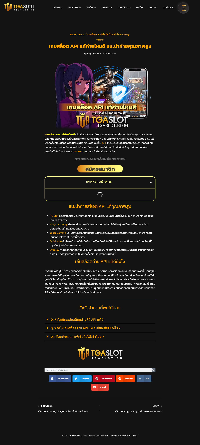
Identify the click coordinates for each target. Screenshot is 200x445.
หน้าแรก (57, 7)
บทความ (152, 7)
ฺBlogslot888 (93, 53)
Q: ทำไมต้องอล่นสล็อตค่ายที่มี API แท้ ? (77, 319)
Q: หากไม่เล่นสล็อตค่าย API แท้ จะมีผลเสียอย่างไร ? (85, 328)
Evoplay (54, 250)
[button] (151, 182)
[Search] (153, 370)
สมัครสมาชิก (74, 7)
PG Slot (54, 216)
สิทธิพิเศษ (107, 7)
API (104, 143)
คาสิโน (139, 7)
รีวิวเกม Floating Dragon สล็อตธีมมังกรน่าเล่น (63, 409)
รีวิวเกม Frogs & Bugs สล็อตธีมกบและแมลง (138, 409)
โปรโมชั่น (91, 7)
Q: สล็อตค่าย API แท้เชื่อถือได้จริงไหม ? (77, 337)
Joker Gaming (58, 233)
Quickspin (56, 241)
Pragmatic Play (59, 224)
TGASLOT (78, 151)
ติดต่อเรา (168, 7)
